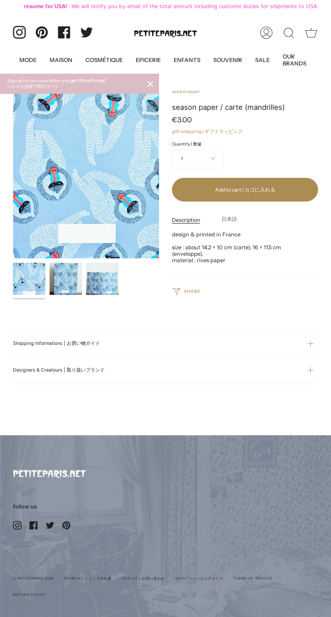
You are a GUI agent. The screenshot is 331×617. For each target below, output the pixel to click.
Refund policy (29, 594)
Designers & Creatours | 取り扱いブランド (59, 370)
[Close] (150, 84)
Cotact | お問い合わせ (143, 578)
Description (186, 220)
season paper (186, 91)
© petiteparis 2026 (33, 578)
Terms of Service (252, 578)
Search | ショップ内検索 (87, 578)
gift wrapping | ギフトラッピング (207, 131)
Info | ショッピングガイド (199, 578)
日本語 (229, 219)
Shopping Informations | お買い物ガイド (56, 343)
